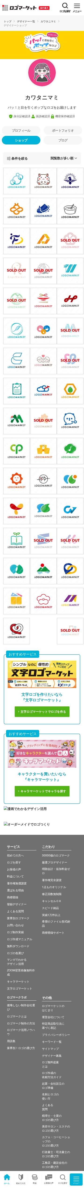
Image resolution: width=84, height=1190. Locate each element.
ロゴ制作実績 (15, 932)
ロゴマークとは (17, 1016)
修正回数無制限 (52, 894)
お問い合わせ (15, 925)
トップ (7, 21)
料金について (15, 876)
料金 (35, 1183)
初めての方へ (15, 855)
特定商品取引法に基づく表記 (53, 1025)
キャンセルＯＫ (52, 901)
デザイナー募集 (52, 1055)
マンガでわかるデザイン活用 (17, 961)
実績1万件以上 (51, 915)
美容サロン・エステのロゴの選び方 (56, 1128)
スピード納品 (50, 908)
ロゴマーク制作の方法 (21, 1023)
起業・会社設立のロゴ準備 (53, 1085)
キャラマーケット (18, 981)
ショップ (21, 140)
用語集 (11, 1041)
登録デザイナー (17, 904)
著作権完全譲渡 (52, 880)
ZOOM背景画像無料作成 (21, 972)
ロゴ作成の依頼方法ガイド (52, 1075)
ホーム (7, 1183)
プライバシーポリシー (56, 1034)
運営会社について (53, 1017)
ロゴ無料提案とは (50, 1064)
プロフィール (21, 130)
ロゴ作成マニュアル (19, 939)
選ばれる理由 (15, 890)
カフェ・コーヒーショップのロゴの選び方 (56, 1141)
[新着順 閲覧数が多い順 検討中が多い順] (61, 158)
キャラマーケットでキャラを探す (43, 791)
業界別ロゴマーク (18, 918)
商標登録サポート (53, 932)
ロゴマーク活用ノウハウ (21, 1032)
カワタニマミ (48, 21)
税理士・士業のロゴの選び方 (52, 1117)
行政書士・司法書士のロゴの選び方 (56, 1154)
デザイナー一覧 (26, 21)
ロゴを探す (14, 862)
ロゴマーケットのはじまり (53, 1008)
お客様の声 (48, 1183)
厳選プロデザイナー (54, 862)
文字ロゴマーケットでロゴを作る (43, 711)
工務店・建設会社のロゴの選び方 (54, 1164)
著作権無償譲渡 (17, 883)
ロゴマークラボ (17, 997)
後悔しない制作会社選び (21, 1007)
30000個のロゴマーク (56, 855)
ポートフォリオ (63, 130)
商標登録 (12, 897)
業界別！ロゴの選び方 (21, 1048)
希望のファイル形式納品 (56, 923)
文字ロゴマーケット (19, 988)
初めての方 (20, 1183)
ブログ (63, 140)
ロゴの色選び (15, 953)
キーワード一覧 (52, 1041)
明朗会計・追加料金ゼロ (56, 871)
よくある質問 (15, 911)
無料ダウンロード (18, 946)
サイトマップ (50, 1048)
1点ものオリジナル (54, 887)
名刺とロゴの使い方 (50, 1096)
